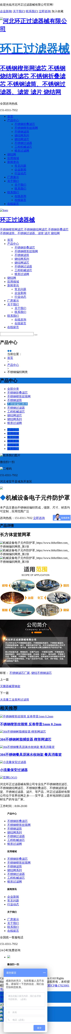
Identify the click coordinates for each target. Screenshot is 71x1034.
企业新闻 (6, 11)
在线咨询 (20, 196)
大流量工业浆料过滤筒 (14, 699)
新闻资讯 (13, 162)
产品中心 (13, 120)
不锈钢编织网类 (17, 404)
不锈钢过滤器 (23, 143)
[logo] (8, 777)
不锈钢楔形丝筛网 (26, 127)
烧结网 (11, 154)
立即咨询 (44, 11)
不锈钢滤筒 (22, 131)
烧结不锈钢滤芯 (41, 672)
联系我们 (32, 11)
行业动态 (20, 173)
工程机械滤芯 (23, 146)
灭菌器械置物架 (10, 686)
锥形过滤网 (22, 150)
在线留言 (20, 199)
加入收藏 (57, 11)
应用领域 (13, 158)
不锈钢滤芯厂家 (19, 672)
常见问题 (20, 165)
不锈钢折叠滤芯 (25, 124)
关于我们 (19, 11)
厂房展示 (13, 177)
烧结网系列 (22, 135)
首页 (10, 116)
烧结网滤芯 (22, 139)
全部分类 (13, 388)
